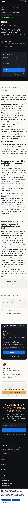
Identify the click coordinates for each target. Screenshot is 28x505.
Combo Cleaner (9, 151)
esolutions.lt (8, 453)
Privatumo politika (5, 480)
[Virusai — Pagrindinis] (5, 2)
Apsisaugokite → (14, 352)
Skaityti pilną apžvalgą (14, 356)
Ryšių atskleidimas (5, 485)
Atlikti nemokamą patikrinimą (14, 430)
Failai (2, 467)
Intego (22, 149)
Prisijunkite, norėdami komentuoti (14, 313)
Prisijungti (23, 1)
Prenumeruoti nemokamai (14, 392)
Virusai (2, 462)
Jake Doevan (7, 41)
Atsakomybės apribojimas (7, 483)
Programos (3, 464)
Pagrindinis (4, 7)
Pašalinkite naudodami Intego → (14, 69)
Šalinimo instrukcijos (16, 7)
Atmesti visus (16, 499)
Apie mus (3, 475)
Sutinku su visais (6, 499)
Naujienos (3, 469)
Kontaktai (3, 488)
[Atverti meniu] (17, 1)
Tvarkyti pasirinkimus (7, 502)
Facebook (3, 456)
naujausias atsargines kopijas (17, 244)
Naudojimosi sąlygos (6, 478)
